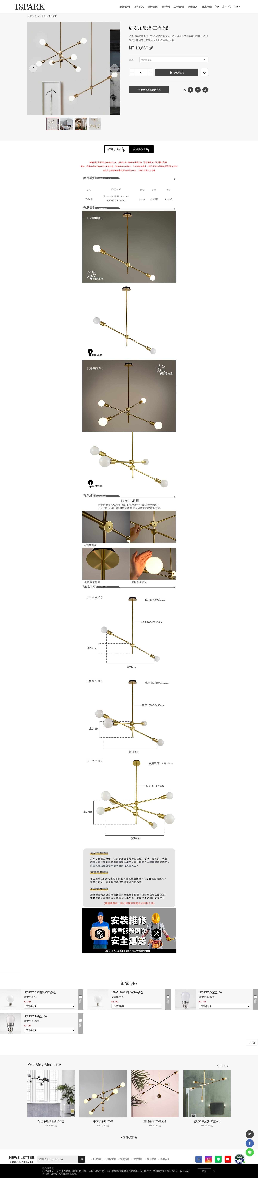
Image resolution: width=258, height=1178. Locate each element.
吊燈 (44, 16)
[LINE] (218, 1159)
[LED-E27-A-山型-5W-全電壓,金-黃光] (10, 1023)
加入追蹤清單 (204, 72)
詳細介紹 (114, 149)
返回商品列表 (130, 1137)
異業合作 (165, 1159)
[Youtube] (228, 1159)
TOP (253, 1043)
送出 (81, 1159)
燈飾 (36, 16)
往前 (217, 1066)
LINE (198, 90)
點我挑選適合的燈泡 (151, 90)
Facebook (190, 90)
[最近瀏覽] (250, 1134)
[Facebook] (198, 1159)
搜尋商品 (230, 7)
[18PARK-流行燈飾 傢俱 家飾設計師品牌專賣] (30, 6)
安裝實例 (139, 149)
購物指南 (111, 1159)
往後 (228, 1066)
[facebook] (250, 1143)
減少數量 (132, 72)
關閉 (214, 1170)
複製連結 (205, 90)
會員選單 (224, 7)
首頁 (29, 16)
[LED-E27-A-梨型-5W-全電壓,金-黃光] (185, 999)
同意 (204, 1171)
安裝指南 (124, 1159)
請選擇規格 (146, 60)
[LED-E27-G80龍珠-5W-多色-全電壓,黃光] (10, 999)
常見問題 (138, 1159)
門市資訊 (97, 1159)
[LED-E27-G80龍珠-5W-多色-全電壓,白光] (97, 999)
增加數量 (150, 72)
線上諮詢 (151, 1159)
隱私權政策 (70, 1173)
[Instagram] (208, 1159)
